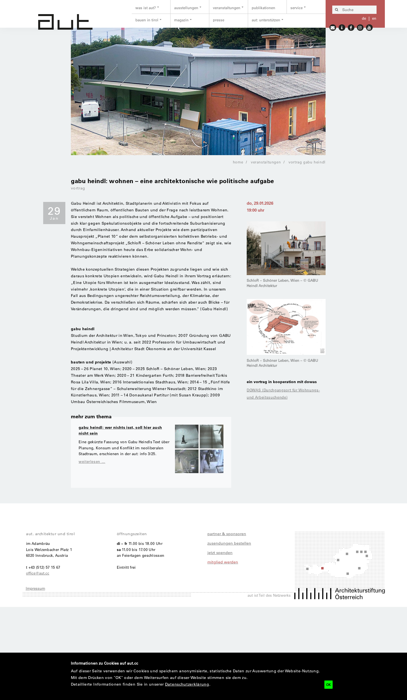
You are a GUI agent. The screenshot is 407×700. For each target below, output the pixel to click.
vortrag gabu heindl (307, 162)
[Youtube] (369, 27)
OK (328, 684)
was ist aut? (145, 7)
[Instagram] (360, 27)
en (374, 18)
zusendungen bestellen (229, 543)
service (296, 7)
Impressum (35, 588)
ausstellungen (186, 7)
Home (238, 162)
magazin (181, 19)
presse (218, 19)
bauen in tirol (146, 19)
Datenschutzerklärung (187, 684)
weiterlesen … (92, 461)
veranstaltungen (226, 7)
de (364, 18)
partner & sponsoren (226, 533)
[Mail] (332, 27)
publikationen (263, 7)
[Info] (342, 27)
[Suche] (336, 10)
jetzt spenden (220, 552)
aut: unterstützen (266, 19)
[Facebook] (351, 27)
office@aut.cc (37, 573)
